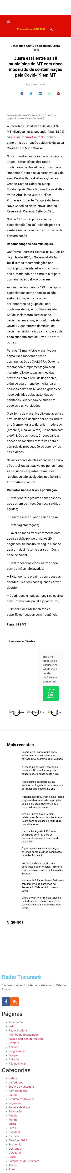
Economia (15, 1144)
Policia (13, 1115)
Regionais (15, 1103)
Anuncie (14, 1047)
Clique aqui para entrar (50, 693)
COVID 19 (32, 46)
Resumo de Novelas (21, 1099)
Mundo (13, 1119)
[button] (8, 21)
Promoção (15, 1111)
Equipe (13, 1055)
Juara (56, 46)
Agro (12, 1169)
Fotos (12, 1128)
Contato (14, 1043)
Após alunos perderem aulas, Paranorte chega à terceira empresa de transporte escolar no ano (42, 785)
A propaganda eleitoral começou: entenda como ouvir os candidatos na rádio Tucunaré (42, 852)
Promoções (16, 1022)
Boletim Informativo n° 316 (27, 137)
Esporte (14, 1136)
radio (12, 1026)
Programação (17, 1051)
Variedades (16, 1082)
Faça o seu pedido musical (26, 1038)
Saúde (35, 50)
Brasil (12, 1157)
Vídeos (13, 1078)
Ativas (13, 1165)
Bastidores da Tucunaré (24, 1161)
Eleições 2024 (18, 1140)
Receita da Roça (19, 1107)
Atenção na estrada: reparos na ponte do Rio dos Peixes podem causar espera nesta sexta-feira (40, 770)
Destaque (45, 46)
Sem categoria (18, 1090)
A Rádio (14, 1059)
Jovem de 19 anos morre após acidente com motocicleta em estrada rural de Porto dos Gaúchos (42, 755)
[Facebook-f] (6, 1001)
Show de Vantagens (21, 1086)
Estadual (14, 1132)
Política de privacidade (24, 1034)
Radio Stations (18, 1030)
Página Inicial (17, 1063)
